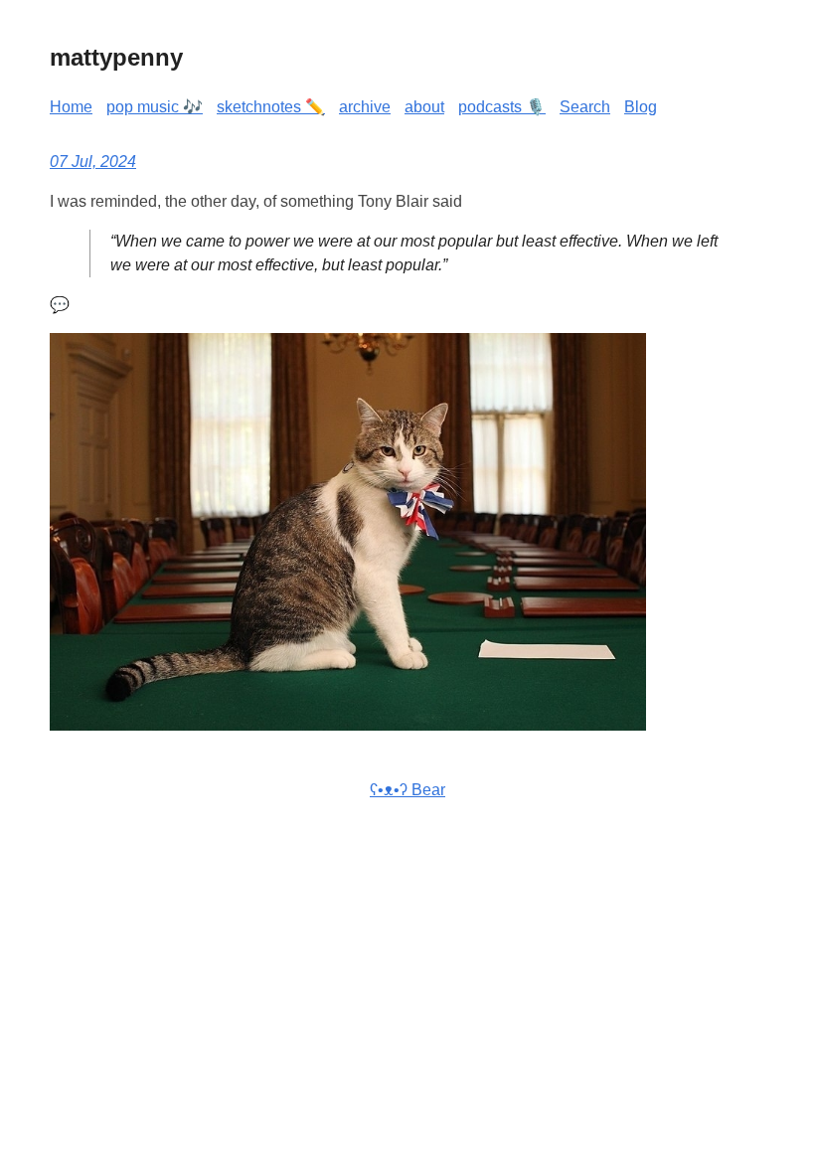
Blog (640, 106)
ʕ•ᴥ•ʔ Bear (407, 789)
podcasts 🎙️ (502, 106)
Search (585, 106)
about (424, 106)
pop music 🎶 (154, 106)
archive (365, 106)
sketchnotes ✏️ (271, 106)
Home (71, 106)
